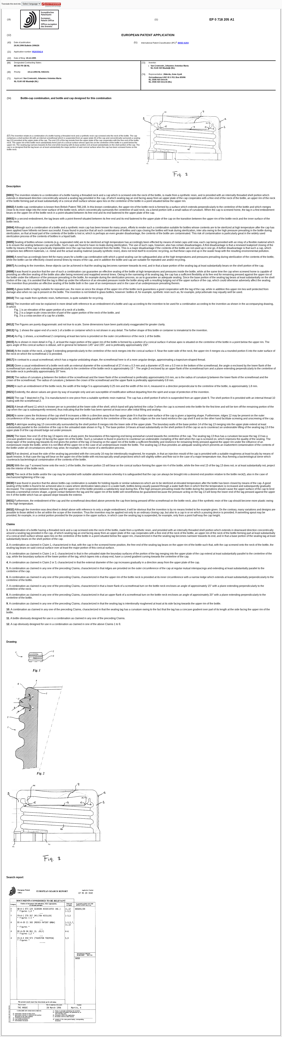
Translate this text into (11, 4)
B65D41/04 (183, 43)
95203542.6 (37, 52)
